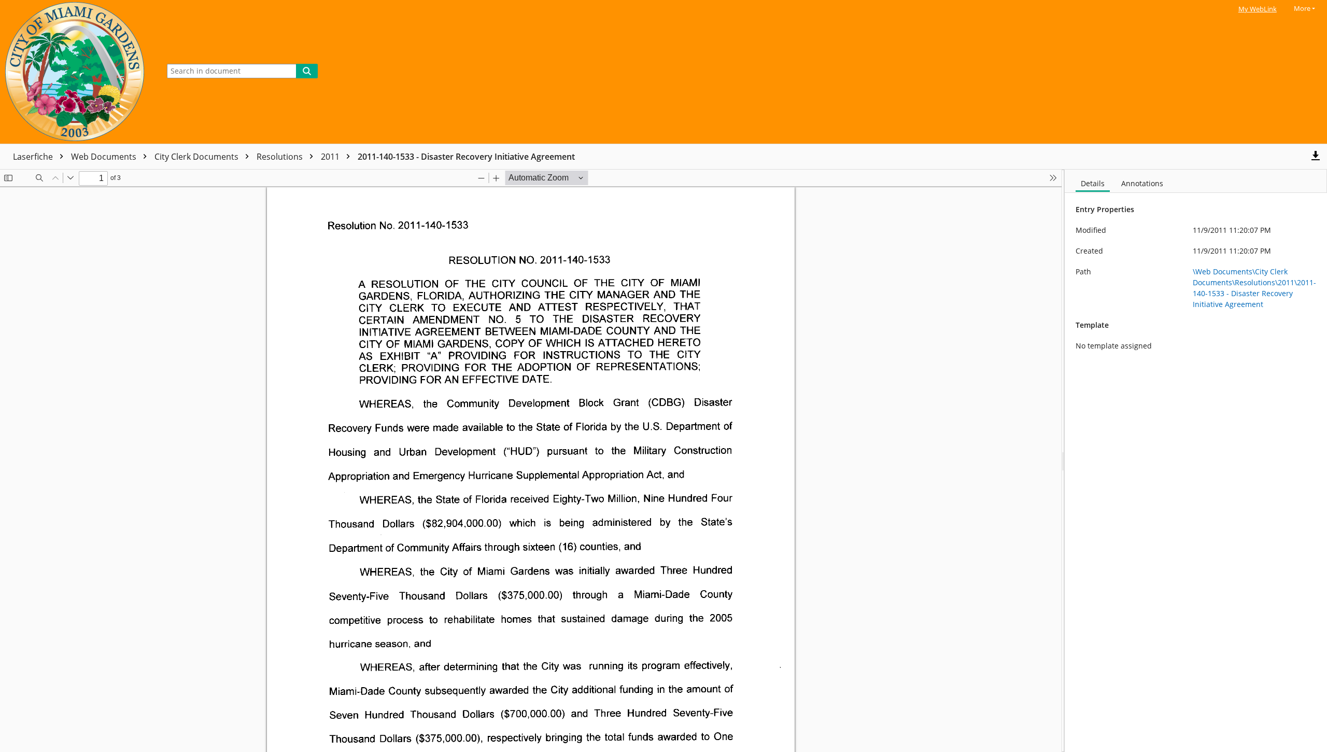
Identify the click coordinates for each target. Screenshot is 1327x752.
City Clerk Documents (197, 156)
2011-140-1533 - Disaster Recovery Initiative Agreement (466, 156)
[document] (1196, 461)
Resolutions (281, 156)
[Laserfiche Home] (77, 72)
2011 (331, 156)
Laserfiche (34, 156)
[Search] (307, 71)
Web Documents (104, 156)
